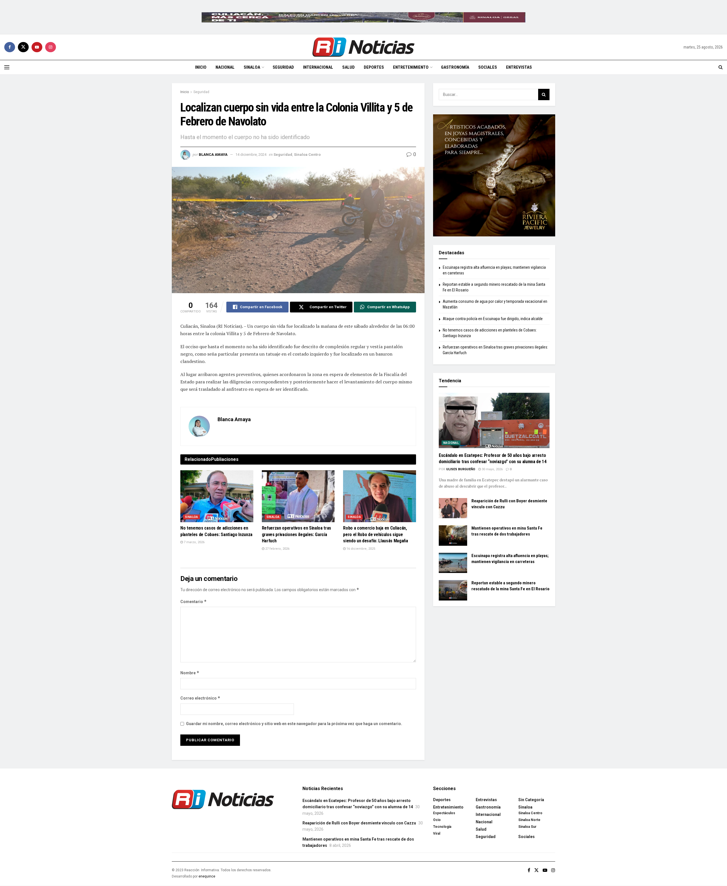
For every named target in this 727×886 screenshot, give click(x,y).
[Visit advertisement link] (363, 17)
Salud (348, 67)
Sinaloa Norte (529, 820)
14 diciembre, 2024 (250, 154)
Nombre (189, 672)
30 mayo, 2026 (492, 469)
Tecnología (442, 827)
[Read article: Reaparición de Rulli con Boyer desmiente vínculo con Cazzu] (453, 508)
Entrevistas (519, 67)
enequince (207, 876)
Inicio (200, 67)
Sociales (487, 67)
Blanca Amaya (213, 154)
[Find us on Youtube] (37, 47)
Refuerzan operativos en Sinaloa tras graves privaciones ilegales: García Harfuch (296, 534)
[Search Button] (720, 67)
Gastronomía (455, 67)
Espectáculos (444, 813)
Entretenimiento (411, 67)
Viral (436, 833)
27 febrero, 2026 (276, 549)
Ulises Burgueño (460, 469)
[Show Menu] (6, 67)
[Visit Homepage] (363, 47)
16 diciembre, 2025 (360, 549)
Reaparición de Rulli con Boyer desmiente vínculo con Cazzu (359, 823)
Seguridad (283, 67)
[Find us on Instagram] (50, 47)
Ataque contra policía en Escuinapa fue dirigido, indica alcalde (493, 318)
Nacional (225, 67)
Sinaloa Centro (307, 154)
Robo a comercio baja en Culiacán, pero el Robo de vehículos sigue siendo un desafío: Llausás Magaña (375, 534)
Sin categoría (531, 799)
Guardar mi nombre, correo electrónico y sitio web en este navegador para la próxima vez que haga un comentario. (294, 723)
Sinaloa (252, 67)
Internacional (318, 67)
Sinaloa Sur (527, 827)
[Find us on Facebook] (9, 47)
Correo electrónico (200, 698)
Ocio (437, 820)
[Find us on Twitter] (23, 47)
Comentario (193, 601)
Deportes (374, 67)
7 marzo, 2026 (193, 542)
